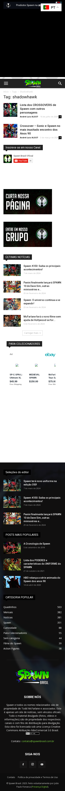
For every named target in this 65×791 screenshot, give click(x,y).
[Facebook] (23, 764)
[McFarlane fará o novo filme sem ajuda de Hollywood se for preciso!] (12, 321)
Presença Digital (40, 786)
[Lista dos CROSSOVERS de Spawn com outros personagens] (10, 110)
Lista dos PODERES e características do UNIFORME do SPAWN (42, 564)
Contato (11, 777)
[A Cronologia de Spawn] (12, 548)
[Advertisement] (32, 44)
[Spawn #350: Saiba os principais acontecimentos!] (12, 270)
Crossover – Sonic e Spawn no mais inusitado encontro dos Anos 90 (40, 129)
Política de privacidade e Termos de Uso (38, 777)
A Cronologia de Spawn (37, 543)
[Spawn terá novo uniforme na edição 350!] (12, 485)
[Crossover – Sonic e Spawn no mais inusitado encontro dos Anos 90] (10, 131)
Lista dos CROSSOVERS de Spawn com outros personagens (38, 108)
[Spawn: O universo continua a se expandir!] (12, 304)
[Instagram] (32, 764)
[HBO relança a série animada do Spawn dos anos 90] (12, 582)
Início (6, 91)
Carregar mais (31, 332)
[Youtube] (41, 764)
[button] (60, 83)
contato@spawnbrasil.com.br (37, 741)
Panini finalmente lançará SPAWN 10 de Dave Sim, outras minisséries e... (42, 286)
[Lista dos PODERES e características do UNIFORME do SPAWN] (12, 564)
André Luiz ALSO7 (29, 116)
